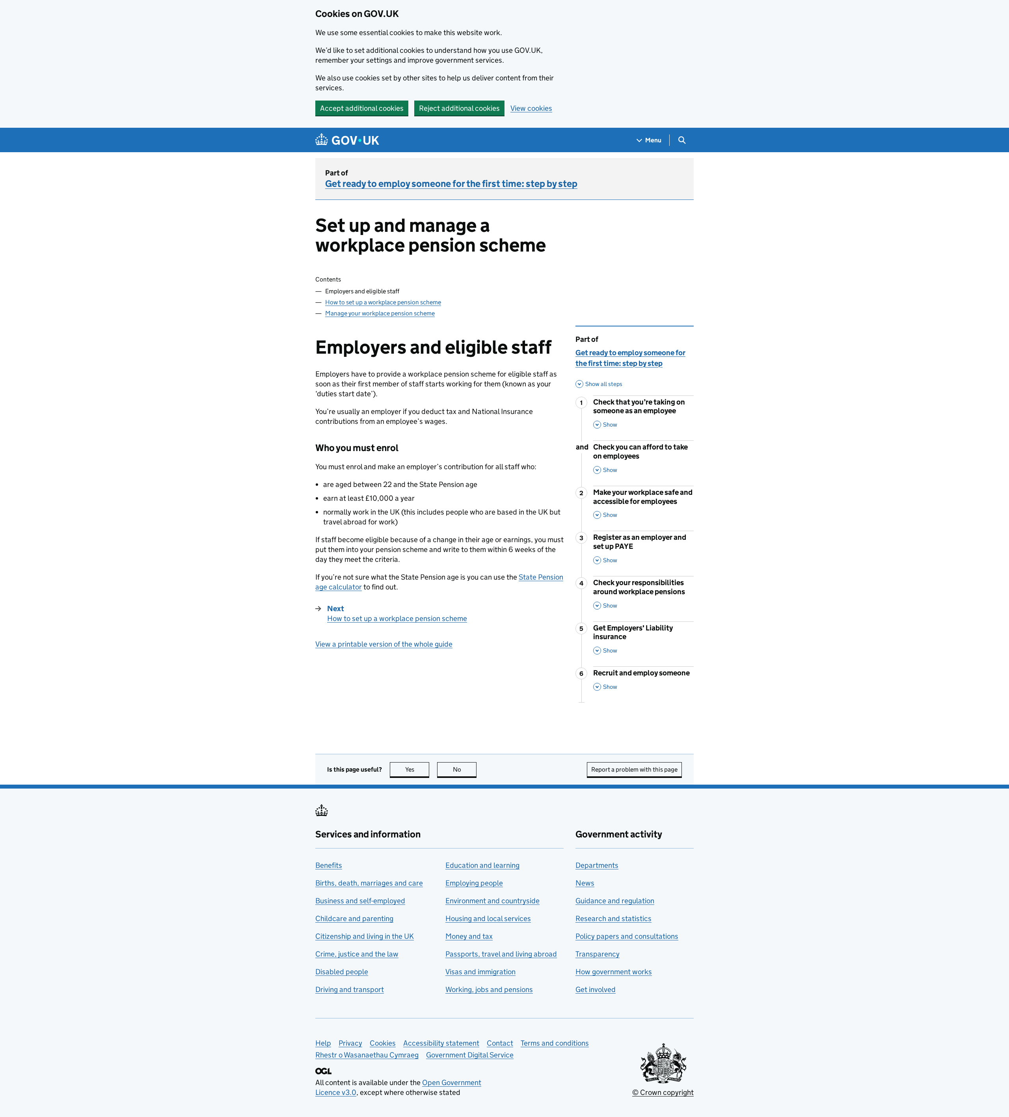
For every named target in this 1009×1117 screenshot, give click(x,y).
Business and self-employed (360, 900)
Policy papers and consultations (626, 936)
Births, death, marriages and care (369, 883)
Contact (500, 1043)
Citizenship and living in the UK (364, 936)
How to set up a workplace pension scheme (383, 302)
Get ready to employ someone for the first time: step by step (451, 183)
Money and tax (469, 936)
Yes (417, 769)
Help (323, 1043)
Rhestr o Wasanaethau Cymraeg (367, 1054)
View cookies (531, 108)
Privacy (350, 1043)
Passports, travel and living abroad (501, 953)
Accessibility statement (441, 1043)
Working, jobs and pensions (489, 989)
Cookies (383, 1043)
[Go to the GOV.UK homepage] (347, 140)
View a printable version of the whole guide (383, 644)
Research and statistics (613, 918)
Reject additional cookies (459, 108)
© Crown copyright (663, 1092)
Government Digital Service (470, 1054)
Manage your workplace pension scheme (380, 313)
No (465, 769)
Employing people (474, 883)
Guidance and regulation (614, 900)
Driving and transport (349, 989)
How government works (613, 971)
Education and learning (482, 865)
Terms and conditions (555, 1043)
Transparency (597, 953)
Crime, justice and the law (356, 953)
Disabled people (341, 971)
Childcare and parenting (354, 918)
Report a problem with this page (634, 769)
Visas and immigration (480, 971)
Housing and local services (488, 918)
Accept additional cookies (362, 108)
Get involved (595, 989)
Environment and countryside (492, 900)
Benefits (328, 865)
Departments (596, 865)
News (584, 883)
